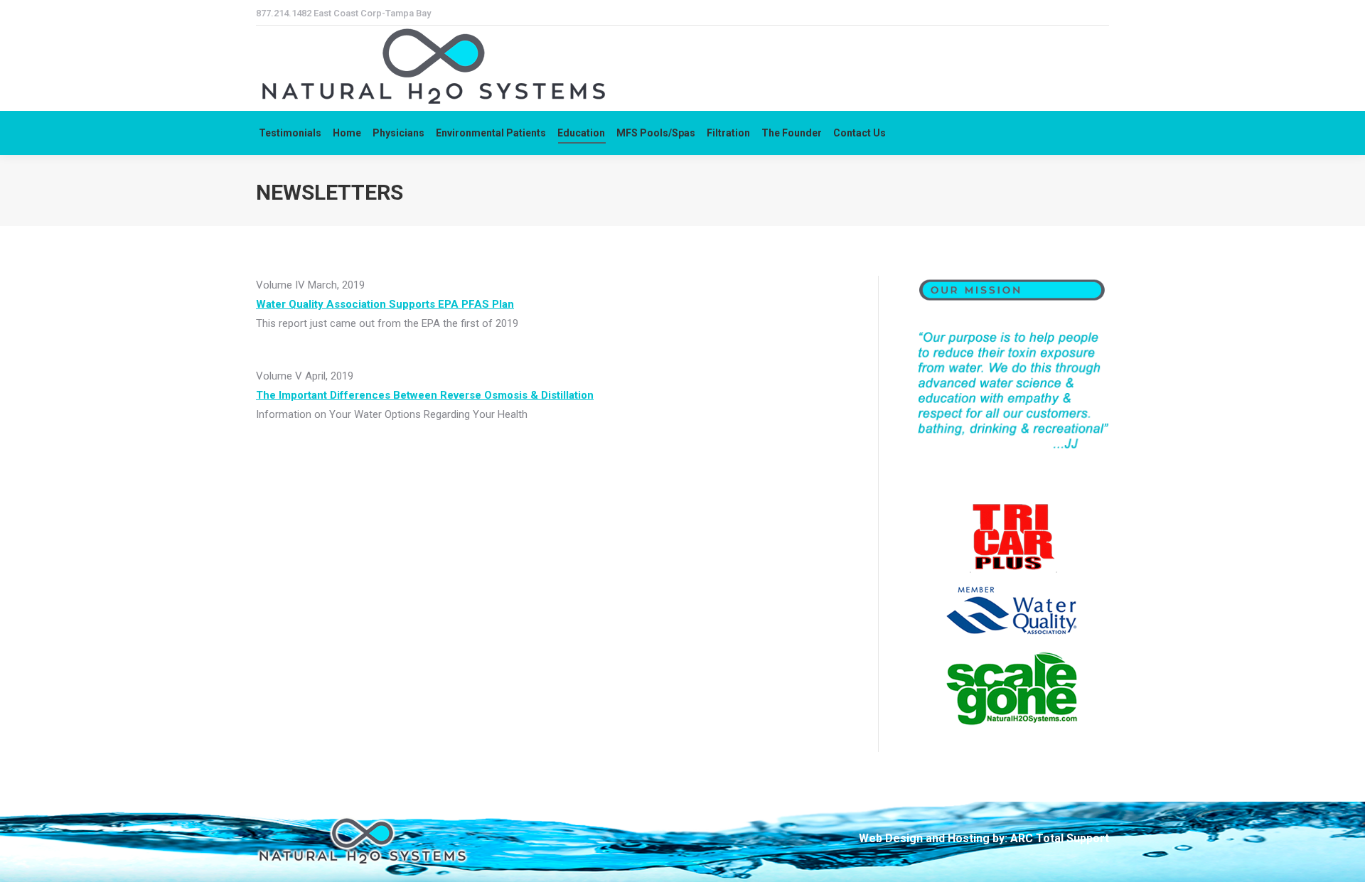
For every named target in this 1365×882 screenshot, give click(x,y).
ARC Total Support (1059, 838)
